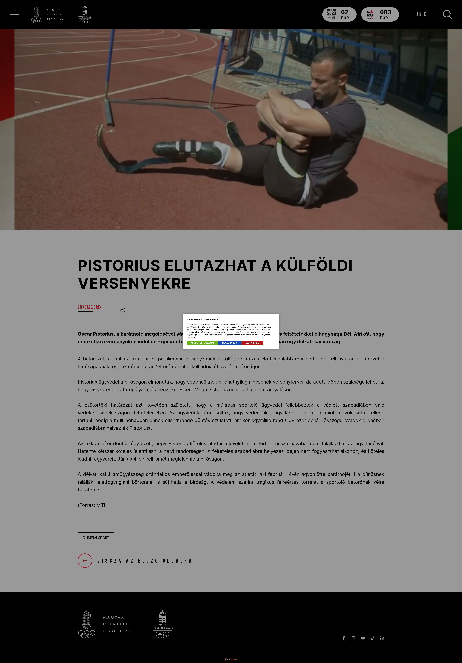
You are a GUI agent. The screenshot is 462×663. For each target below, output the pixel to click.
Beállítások (229, 343)
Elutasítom (252, 343)
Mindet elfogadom (202, 343)
